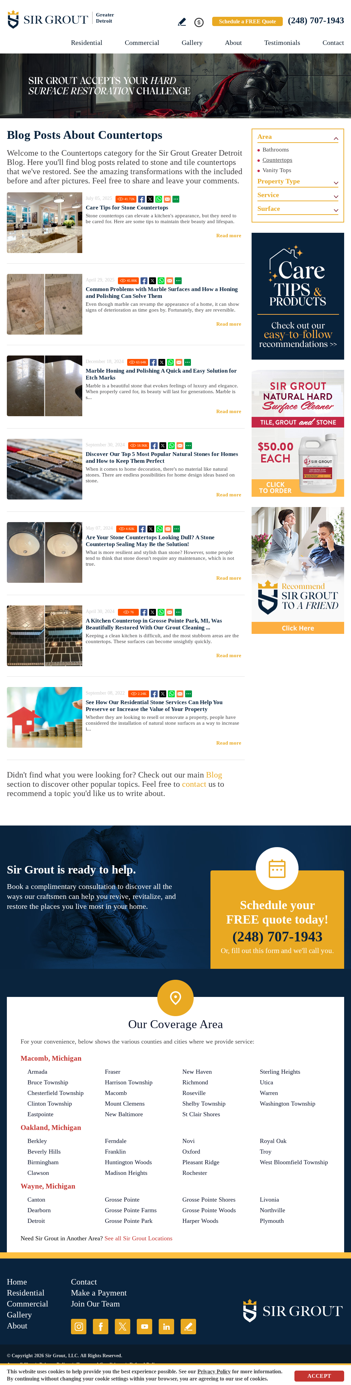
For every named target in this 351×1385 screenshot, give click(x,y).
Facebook (141, 199)
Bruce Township (47, 1082)
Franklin (115, 1151)
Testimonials (282, 42)
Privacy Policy (214, 1371)
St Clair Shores (201, 1114)
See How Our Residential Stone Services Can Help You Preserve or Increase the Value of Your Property (154, 705)
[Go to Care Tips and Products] (298, 296)
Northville (272, 1210)
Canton (36, 1199)
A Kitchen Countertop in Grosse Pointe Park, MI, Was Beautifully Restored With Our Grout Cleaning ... (154, 624)
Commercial (142, 42)
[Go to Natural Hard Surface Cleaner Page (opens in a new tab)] (298, 433)
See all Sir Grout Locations (138, 1238)
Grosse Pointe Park (129, 1220)
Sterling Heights (280, 1071)
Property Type (278, 181)
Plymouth (272, 1220)
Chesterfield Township (55, 1092)
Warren (269, 1092)
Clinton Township (49, 1103)
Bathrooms (276, 149)
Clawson (38, 1172)
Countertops (277, 160)
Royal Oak (273, 1140)
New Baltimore (124, 1114)
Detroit (36, 1220)
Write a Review (182, 22)
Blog (214, 774)
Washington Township (287, 1103)
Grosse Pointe (122, 1199)
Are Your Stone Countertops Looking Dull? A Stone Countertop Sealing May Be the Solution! (150, 540)
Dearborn (39, 1210)
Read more (228, 235)
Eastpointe (40, 1114)
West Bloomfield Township (294, 1162)
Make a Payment (99, 1292)
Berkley (37, 1140)
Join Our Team (95, 1303)
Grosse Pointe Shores (208, 1199)
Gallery (192, 42)
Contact (333, 42)
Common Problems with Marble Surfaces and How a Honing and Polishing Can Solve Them (162, 292)
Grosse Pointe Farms (131, 1210)
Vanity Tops (277, 170)
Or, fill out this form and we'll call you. (277, 951)
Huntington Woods (128, 1162)
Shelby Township (204, 1103)
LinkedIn (166, 1326)
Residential (86, 42)
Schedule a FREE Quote (247, 21)
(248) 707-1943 (316, 20)
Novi (188, 1140)
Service (268, 194)
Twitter (150, 199)
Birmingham (43, 1162)
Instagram (78, 1326)
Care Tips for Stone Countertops (127, 207)
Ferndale (115, 1140)
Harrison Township (129, 1082)
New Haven (197, 1071)
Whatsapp (158, 199)
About (233, 42)
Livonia (269, 1199)
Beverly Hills (44, 1151)
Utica (266, 1082)
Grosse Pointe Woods (209, 1210)
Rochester (194, 1172)
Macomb (116, 1092)
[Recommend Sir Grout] (298, 570)
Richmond (195, 1082)
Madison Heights (126, 1172)
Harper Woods (200, 1220)
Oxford (191, 1151)
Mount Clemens (125, 1103)
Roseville (194, 1092)
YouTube (144, 1326)
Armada (37, 1071)
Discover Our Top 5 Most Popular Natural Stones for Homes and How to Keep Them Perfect (162, 457)
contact (194, 784)
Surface (268, 208)
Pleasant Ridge (200, 1162)
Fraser (112, 1071)
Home (17, 1281)
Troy (265, 1151)
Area (264, 136)
